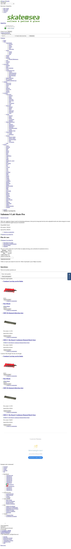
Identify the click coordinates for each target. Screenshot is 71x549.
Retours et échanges (10, 503)
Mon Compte (9, 500)
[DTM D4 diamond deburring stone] (10, 328)
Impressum (8, 512)
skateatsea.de (9, 479)
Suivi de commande (10, 501)
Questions (5, 246)
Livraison (8, 497)
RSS (4, 543)
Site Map (5, 536)
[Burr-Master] (6, 306)
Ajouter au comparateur (9, 232)
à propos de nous (10, 493)
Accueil (5, 209)
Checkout (5, 11)
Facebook (5, 466)
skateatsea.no (11, 486)
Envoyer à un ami (4, 217)
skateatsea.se (9, 488)
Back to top (3, 545)
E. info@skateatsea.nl (5, 531)
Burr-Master (6, 303)
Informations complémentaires (10, 244)
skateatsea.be (9, 477)
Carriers (8, 496)
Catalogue (3, 32)
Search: (3, 35)
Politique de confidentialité (12, 507)
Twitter (4, 469)
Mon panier (5, 9)
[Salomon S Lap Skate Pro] (7, 234)
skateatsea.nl (9, 476)
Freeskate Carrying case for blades (13, 281)
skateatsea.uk (9, 490)
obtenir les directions (5, 533)
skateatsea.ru (9, 487)
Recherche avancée (7, 539)
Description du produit (8, 242)
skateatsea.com (9, 475)
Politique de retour (10, 510)
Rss (4, 471)
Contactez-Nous (9, 515)
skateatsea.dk (9, 480)
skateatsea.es (9, 481)
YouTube (5, 470)
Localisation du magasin (11, 516)
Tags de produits (7, 245)
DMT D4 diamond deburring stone (13, 313)
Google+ (5, 468)
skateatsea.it (11, 484)
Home (4, 40)
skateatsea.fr (9, 482)
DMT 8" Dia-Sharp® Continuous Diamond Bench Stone (19, 340)
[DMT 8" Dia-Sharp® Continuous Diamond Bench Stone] (16, 342)
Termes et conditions (10, 511)
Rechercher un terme (7, 538)
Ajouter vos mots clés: (5, 256)
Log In (4, 12)
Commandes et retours (8, 540)
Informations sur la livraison (12, 508)
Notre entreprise (9, 495)
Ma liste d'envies (9, 502)
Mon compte (6, 8)
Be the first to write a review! (35, 457)
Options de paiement (10, 506)
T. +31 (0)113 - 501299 (6, 530)
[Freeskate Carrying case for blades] (10, 297)
